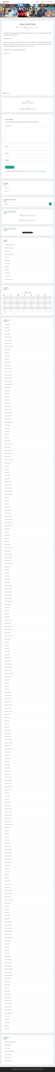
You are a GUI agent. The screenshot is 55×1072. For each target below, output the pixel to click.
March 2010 (7, 918)
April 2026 (7, 331)
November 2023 (8, 415)
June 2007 (7, 1022)
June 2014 (7, 758)
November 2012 (8, 818)
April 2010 (7, 915)
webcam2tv (36, 33)
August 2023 (8, 425)
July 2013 (7, 793)
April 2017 (7, 651)
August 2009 (8, 940)
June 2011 (7, 871)
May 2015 (7, 724)
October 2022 (8, 456)
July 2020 (7, 532)
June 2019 (7, 573)
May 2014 (7, 761)
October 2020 (8, 522)
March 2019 (7, 582)
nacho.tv (6, 2)
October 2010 (8, 896)
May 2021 (7, 500)
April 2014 (7, 764)
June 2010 (7, 909)
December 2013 (8, 777)
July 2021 (7, 497)
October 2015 (8, 708)
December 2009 (8, 928)
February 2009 (8, 959)
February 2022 (8, 481)
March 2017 (7, 654)
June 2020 (7, 535)
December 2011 (8, 852)
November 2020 (8, 519)
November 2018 (8, 595)
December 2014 (8, 739)
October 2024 (8, 381)
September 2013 (9, 786)
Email (7, 153)
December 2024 (8, 375)
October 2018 (8, 598)
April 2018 (7, 617)
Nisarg (41, 1069)
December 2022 (8, 450)
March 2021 (7, 507)
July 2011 (7, 868)
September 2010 (9, 900)
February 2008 (8, 997)
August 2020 (8, 529)
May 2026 (7, 327)
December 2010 (8, 890)
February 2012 (8, 846)
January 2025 (8, 371)
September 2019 (9, 563)
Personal (50, 1)
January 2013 (8, 812)
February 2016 (8, 695)
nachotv (28, 27)
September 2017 (9, 636)
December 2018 (8, 591)
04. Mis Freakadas (9, 254)
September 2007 (9, 1013)
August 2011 (8, 865)
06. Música (7, 260)
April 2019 (7, 579)
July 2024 (7, 390)
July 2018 (7, 607)
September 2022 (9, 459)
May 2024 (7, 397)
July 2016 (7, 679)
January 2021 (8, 513)
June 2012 (7, 834)
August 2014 (8, 752)
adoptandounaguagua (10, 1042)
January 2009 (8, 962)
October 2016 (8, 670)
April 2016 (7, 689)
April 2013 (7, 802)
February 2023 (8, 444)
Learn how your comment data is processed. (35, 171)
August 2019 (8, 566)
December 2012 (8, 815)
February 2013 (8, 808)
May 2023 (7, 434)
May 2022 (7, 472)
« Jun (4, 312)
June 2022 (7, 469)
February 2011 (8, 884)
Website (7, 160)
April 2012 (7, 840)
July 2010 (7, 906)
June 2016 (7, 683)
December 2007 (8, 1003)
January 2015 (8, 736)
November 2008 (8, 969)
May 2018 (7, 613)
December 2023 (8, 412)
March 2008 (7, 994)
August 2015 (8, 714)
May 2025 (7, 359)
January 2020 (8, 551)
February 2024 (8, 406)
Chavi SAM (7, 1048)
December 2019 (8, 554)
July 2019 (7, 570)
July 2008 (7, 981)
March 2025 (7, 365)
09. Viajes (7, 270)
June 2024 (7, 393)
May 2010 (7, 912)
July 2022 (7, 466)
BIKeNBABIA (8, 1045)
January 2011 (8, 887)
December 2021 (8, 488)
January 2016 (8, 698)
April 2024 (7, 400)
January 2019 (8, 588)
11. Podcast (7, 276)
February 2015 (8, 733)
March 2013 (7, 805)
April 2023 (7, 437)
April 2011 (7, 878)
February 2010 (8, 922)
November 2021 (8, 491)
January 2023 (8, 447)
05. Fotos (7, 257)
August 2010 (8, 903)
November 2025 (8, 340)
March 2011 (7, 881)
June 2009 (7, 947)
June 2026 (7, 324)
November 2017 (8, 629)
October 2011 (8, 859)
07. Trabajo (7, 263)
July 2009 (7, 944)
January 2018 (8, 623)
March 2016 (7, 692)
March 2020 (7, 544)
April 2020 (7, 541)
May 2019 (7, 576)
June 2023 (7, 431)
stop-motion (31, 46)
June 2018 (7, 610)
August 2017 (8, 639)
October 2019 (8, 560)
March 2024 (7, 403)
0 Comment (36, 27)
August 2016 (8, 676)
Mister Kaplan (8, 1057)
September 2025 (9, 346)
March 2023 (7, 441)
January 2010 (8, 925)
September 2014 (9, 749)
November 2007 (8, 1006)
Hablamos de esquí (9, 1051)
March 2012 (7, 843)
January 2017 (8, 661)
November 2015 (8, 705)
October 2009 (8, 934)
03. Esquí (7, 251)
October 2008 (8, 972)
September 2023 (9, 422)
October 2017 (8, 632)
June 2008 (7, 984)
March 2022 (7, 478)
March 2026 (7, 334)
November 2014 (8, 742)
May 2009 (7, 950)
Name (7, 146)
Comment (8, 125)
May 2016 (7, 686)
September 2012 (9, 824)
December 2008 (8, 966)
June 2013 (7, 796)
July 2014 (7, 755)
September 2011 (9, 862)
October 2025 (8, 343)
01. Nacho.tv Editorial (10, 244)
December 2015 (8, 701)
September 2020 (9, 525)
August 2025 (8, 349)
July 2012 (7, 830)
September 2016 (9, 673)
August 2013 (8, 790)
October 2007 (8, 1010)
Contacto (43, 1)
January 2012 (8, 849)
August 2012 (8, 827)
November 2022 (8, 453)
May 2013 (7, 799)
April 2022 (7, 475)
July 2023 (7, 428)
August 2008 (8, 978)
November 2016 (8, 667)
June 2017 (7, 645)
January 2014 (8, 774)
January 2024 (8, 409)
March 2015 (7, 730)
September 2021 (9, 494)
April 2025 (7, 362)
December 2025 (8, 337)
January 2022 (8, 485)
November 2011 (8, 856)
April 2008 (7, 991)
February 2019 (8, 585)
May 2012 (7, 837)
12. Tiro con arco (9, 279)
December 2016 (8, 664)
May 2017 (7, 648)
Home (37, 1)
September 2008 (9, 975)
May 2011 (7, 874)
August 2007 (8, 1016)
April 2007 (7, 1028)
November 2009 (8, 931)
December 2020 (8, 516)
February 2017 (8, 658)
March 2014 (7, 767)
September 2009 (9, 937)
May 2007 (7, 1025)
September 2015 (9, 711)
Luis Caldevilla (8, 1054)
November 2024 (8, 378)
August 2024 (8, 387)
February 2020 (8, 547)
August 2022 (8, 463)
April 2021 (7, 503)
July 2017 (7, 642)
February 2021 (8, 510)
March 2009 (7, 956)
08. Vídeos (7, 93)
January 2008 (8, 1000)
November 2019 (8, 557)
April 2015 (7, 727)
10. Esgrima (7, 273)
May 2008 (7, 988)
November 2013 (8, 780)
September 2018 (9, 601)
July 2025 (7, 353)
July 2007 (7, 1019)
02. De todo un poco (9, 248)
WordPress (31, 1069)
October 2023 (8, 419)
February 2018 (8, 620)
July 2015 (7, 717)
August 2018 (8, 604)
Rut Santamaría (8, 1060)
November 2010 (8, 893)
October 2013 (8, 783)
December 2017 (8, 626)
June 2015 (7, 720)
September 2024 (9, 384)
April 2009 (7, 953)
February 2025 (8, 368)
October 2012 (8, 821)
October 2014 (8, 746)
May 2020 (7, 538)
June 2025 (7, 356)
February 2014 (8, 771)
